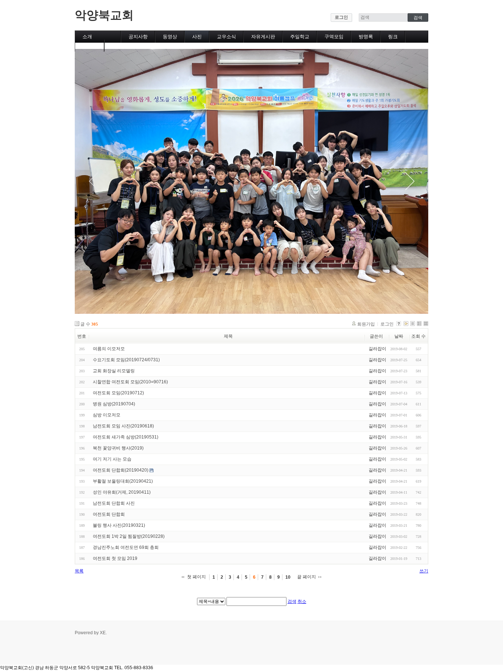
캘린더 (89, 45)
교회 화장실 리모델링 (114, 370)
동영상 (170, 36)
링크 (393, 36)
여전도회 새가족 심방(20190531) (125, 437)
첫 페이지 (196, 576)
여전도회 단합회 (109, 514)
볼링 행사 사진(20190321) (119, 525)
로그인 (341, 17)
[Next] (409, 181)
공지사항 (138, 36)
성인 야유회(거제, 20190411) (122, 492)
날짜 (398, 336)
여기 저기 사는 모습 (112, 459)
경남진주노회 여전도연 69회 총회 (126, 547)
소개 (87, 36)
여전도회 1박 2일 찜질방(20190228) (129, 536)
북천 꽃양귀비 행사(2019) (118, 448)
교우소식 (226, 36)
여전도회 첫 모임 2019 (115, 558)
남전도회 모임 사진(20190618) (123, 426)
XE (103, 632)
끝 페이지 (306, 576)
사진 (197, 36)
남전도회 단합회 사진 (114, 503)
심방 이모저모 (106, 415)
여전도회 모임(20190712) (118, 392)
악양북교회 (104, 15)
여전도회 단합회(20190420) (120, 470)
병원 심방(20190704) (114, 403)
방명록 (366, 36)
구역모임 (334, 36)
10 (288, 577)
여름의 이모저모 (109, 348)
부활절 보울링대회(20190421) (123, 481)
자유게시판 (263, 36)
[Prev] (93, 181)
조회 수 (418, 336)
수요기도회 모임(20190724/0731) (126, 359)
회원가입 (366, 324)
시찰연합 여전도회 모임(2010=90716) (130, 381)
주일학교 (299, 36)
